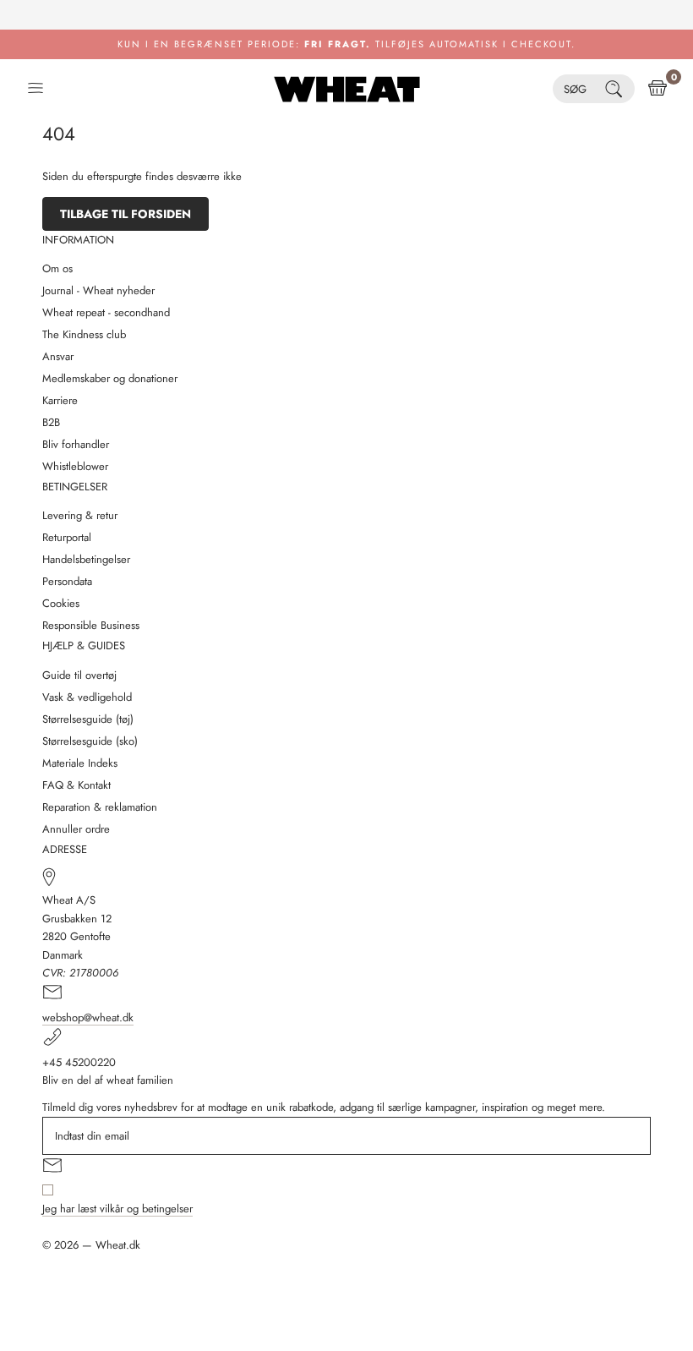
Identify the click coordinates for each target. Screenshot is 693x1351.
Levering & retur (79, 515)
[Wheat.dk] (347, 88)
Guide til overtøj (79, 675)
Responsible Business (90, 625)
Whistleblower (75, 466)
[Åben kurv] (657, 89)
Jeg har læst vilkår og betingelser (117, 1209)
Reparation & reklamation (99, 807)
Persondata (67, 581)
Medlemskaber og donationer (109, 378)
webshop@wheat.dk (88, 1017)
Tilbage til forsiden (125, 213)
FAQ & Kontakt (76, 785)
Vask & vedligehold (87, 697)
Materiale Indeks (79, 763)
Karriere (60, 400)
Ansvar (58, 356)
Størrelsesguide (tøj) (88, 719)
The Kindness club (84, 334)
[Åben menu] (35, 89)
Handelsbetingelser (86, 559)
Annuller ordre (76, 829)
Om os (57, 268)
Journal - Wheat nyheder (98, 290)
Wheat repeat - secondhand (106, 312)
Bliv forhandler (75, 444)
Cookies (60, 603)
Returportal (66, 537)
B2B (51, 422)
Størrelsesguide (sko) (90, 741)
